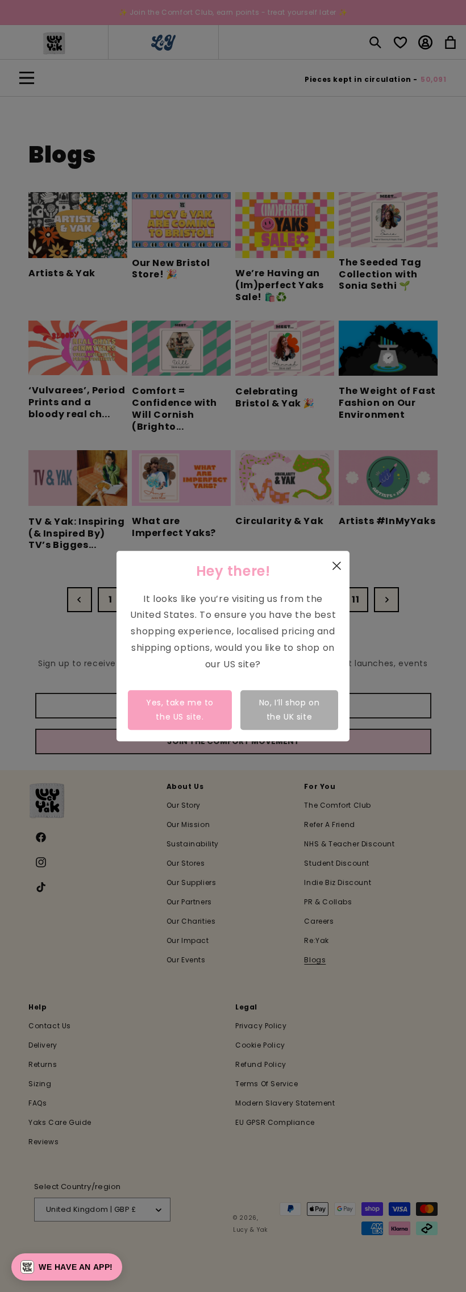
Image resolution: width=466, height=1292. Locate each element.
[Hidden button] (448, 1105)
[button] (66, 1267)
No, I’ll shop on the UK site (289, 709)
